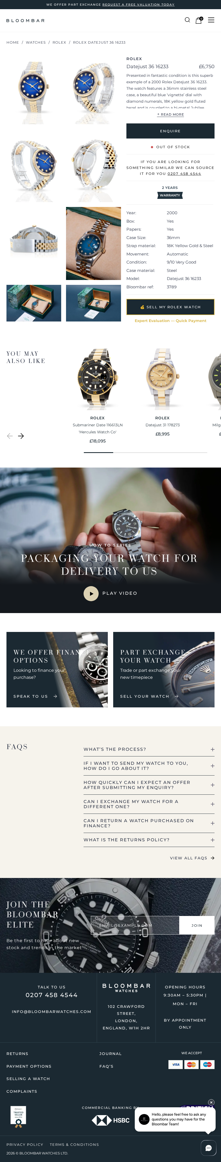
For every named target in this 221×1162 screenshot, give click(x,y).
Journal (110, 1053)
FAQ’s (106, 1066)
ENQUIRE (170, 131)
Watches (36, 42)
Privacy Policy (24, 1144)
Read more (170, 113)
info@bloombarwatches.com (51, 1011)
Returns (17, 1053)
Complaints (21, 1091)
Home (12, 42)
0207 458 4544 (52, 995)
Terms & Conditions (74, 1144)
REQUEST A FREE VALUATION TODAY (138, 4)
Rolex (59, 42)
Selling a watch (28, 1078)
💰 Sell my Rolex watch (170, 307)
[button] (9, 437)
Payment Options (29, 1066)
